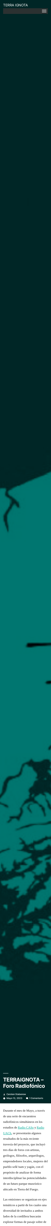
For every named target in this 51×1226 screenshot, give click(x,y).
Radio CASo (26, 1127)
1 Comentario (36, 1098)
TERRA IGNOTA (15, 5)
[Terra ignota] (44, 11)
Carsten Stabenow (16, 1094)
